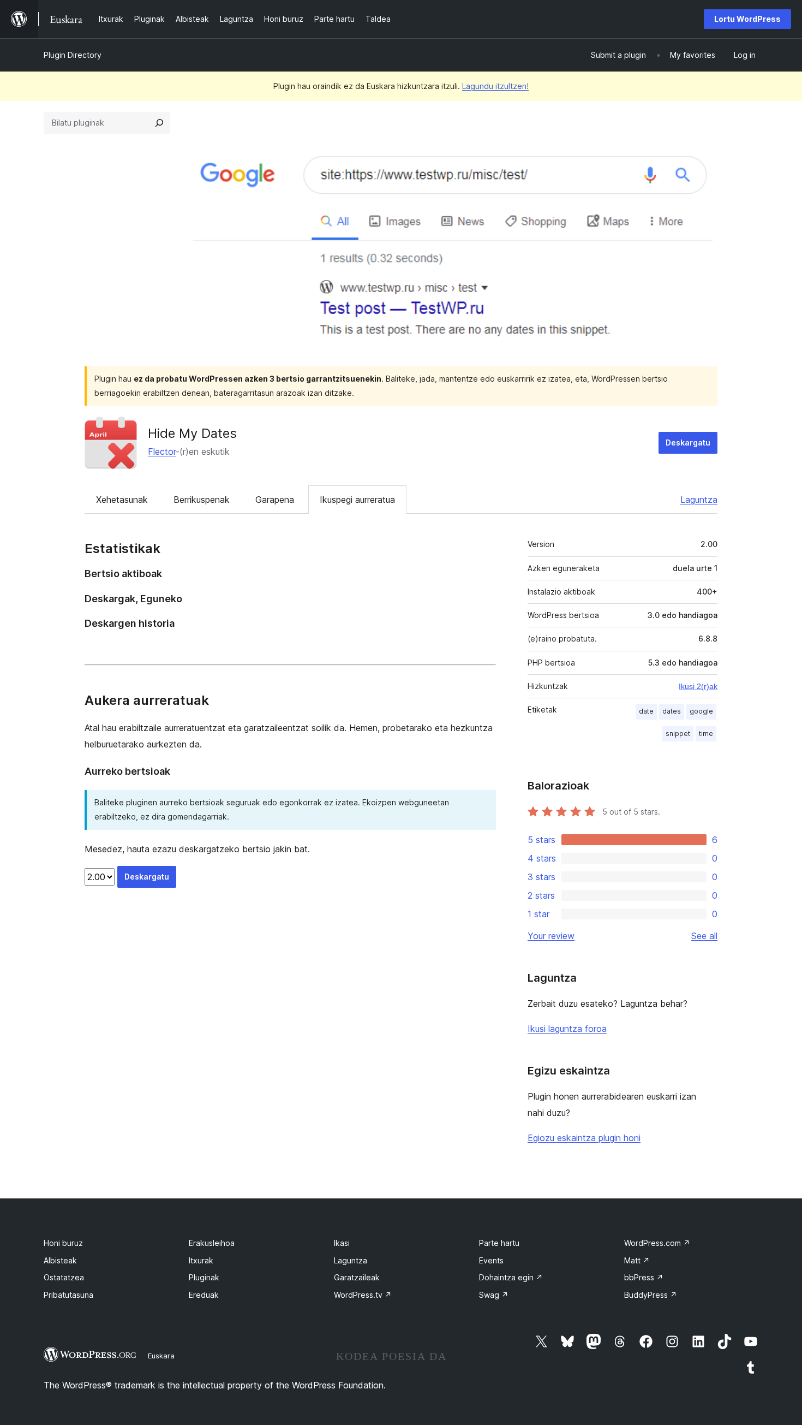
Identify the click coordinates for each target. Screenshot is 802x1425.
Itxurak (201, 1260)
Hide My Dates (192, 433)
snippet (678, 733)
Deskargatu (688, 442)
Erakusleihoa (212, 1243)
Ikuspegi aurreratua (357, 499)
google (701, 711)
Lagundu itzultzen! (495, 86)
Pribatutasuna (68, 1294)
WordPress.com (657, 1243)
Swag (493, 1294)
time (706, 733)
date (646, 711)
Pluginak (204, 1277)
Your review (551, 935)
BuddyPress (650, 1294)
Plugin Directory (72, 55)
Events (491, 1260)
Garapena (274, 499)
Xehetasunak (122, 499)
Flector (162, 451)
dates (671, 711)
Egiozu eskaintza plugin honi (584, 1137)
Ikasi (342, 1243)
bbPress (643, 1277)
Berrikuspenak (201, 499)
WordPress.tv (363, 1294)
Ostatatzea (64, 1277)
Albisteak (60, 1260)
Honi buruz (63, 1243)
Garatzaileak (357, 1277)
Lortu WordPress (747, 18)
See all (704, 935)
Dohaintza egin (511, 1277)
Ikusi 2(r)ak (698, 686)
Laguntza (698, 499)
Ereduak (204, 1294)
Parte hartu (499, 1243)
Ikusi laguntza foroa (567, 1028)
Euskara (161, 1355)
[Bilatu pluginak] (159, 123)
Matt (637, 1260)
